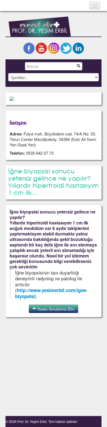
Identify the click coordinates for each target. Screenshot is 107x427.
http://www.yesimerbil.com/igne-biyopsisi (51, 293)
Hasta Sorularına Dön (55, 309)
